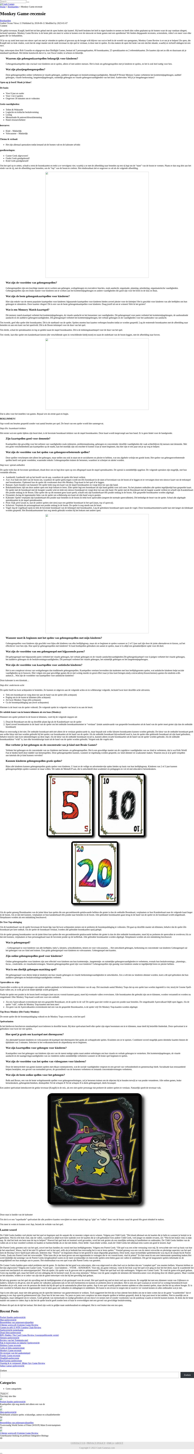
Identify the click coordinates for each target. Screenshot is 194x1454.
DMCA (110, 1443)
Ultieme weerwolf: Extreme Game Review (19, 1325)
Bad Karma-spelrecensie (11, 1360)
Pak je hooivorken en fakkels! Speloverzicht (19, 1343)
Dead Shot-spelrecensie (10, 1332)
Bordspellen (13, 7)
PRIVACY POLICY (96, 1443)
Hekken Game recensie (10, 1345)
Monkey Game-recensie (10, 1350)
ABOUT (119, 1443)
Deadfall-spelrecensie (9, 1358)
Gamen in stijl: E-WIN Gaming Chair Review (20, 1327)
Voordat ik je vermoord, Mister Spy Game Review (22, 1363)
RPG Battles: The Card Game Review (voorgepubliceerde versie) (29, 1335)
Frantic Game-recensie (10, 1355)
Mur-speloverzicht (8, 1320)
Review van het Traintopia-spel (14, 1340)
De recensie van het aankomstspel (15, 1353)
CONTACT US (78, 1443)
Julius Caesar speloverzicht (12, 1366)
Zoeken (3, 1370)
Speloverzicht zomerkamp (11, 1330)
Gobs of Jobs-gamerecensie (12, 1348)
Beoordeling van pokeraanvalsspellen (17, 1322)
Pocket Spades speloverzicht (12, 1317)
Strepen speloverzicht (9, 1337)
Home (3, 7)
